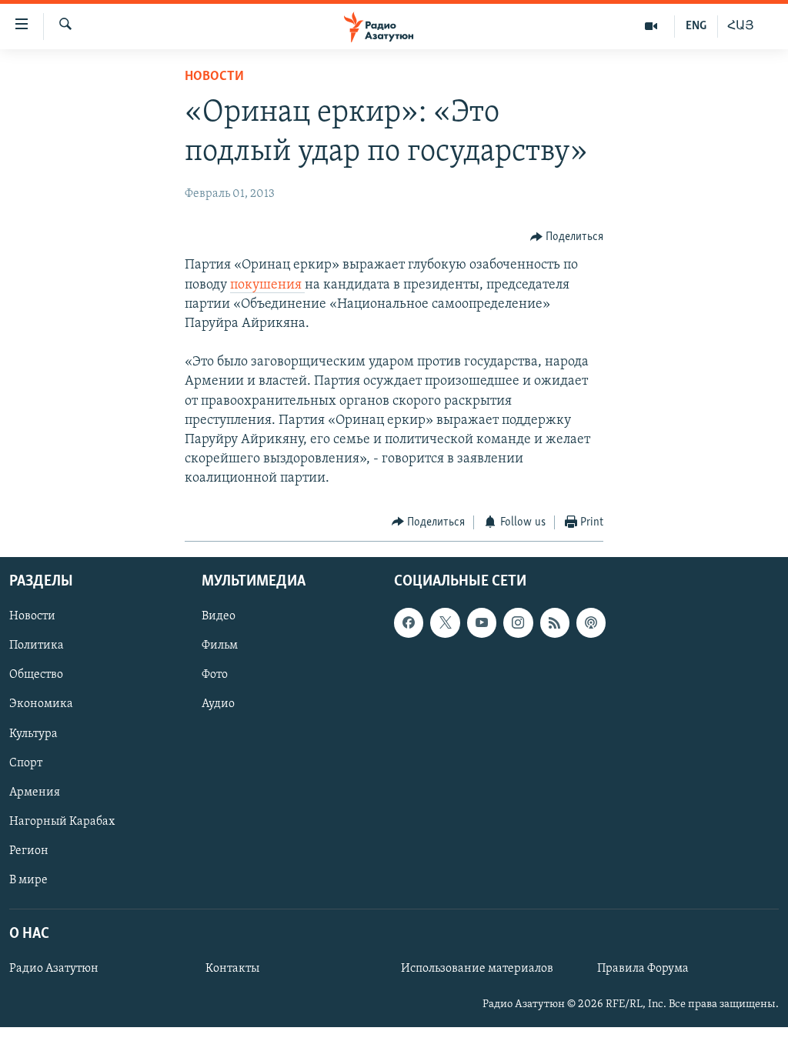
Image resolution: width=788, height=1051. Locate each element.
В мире (28, 880)
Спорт (25, 763)
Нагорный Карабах (62, 822)
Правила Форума (643, 969)
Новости (214, 77)
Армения (34, 792)
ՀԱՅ (740, 26)
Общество (36, 675)
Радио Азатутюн (53, 969)
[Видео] (651, 26)
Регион (28, 851)
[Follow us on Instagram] (518, 622)
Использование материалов (477, 969)
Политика (36, 646)
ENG (696, 26)
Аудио (218, 705)
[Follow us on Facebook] (408, 622)
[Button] (567, 237)
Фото (215, 675)
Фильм (220, 646)
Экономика (41, 705)
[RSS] (554, 622)
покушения (267, 285)
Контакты (232, 969)
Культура (33, 734)
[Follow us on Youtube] (481, 622)
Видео (218, 616)
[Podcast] (591, 622)
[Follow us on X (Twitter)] (444, 622)
